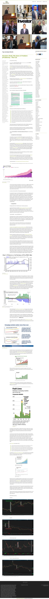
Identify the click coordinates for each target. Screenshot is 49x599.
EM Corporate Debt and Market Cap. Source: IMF (20, 366)
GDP (5, 94)
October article (18, 480)
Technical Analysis (38, 127)
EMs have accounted (28, 319)
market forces (4, 107)
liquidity (3, 105)
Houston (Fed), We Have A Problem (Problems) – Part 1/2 (15, 56)
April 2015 (37, 93)
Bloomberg (3, 68)
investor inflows (4, 102)
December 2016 (37, 73)
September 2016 (38, 75)
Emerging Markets (38, 107)
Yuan (2, 121)
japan (7, 102)
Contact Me (45, 1)
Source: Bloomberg (4, 182)
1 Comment (3, 122)
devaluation (5, 75)
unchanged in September (22, 78)
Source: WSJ (11, 106)
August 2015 (37, 89)
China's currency (6, 70)
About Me (34, 1)
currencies (3, 74)
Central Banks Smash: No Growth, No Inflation (22, 161)
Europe (3, 82)
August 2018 (37, 62)
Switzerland (37, 126)
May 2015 (37, 92)
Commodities (4, 62)
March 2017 (37, 71)
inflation (7, 98)
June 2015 (37, 91)
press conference (15, 147)
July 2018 (37, 63)
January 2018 (37, 64)
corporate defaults (12, 383)
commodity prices (4, 71)
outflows (7, 109)
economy (3, 79)
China (4, 61)
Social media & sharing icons (21, 598)
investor (7, 101)
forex (3, 93)
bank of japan (6, 67)
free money (5, 93)
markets (7, 107)
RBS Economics (4, 114)
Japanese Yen (4, 103)
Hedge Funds (37, 115)
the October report (23, 283)
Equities (37, 109)
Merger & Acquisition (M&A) (39, 118)
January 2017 (37, 72)
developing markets (4, 76)
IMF (2, 97)
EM (5, 79)
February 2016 (37, 82)
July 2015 (37, 90)
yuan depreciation (6, 121)
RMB (5, 115)
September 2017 (38, 66)
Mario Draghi (6, 105)
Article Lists (39, 1)
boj (5, 68)
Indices (36, 116)
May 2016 (37, 80)
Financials (37, 110)
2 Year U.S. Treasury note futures (5, 67)
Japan (36, 117)
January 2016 (37, 83)
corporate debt (4, 72)
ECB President (5, 78)
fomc (5, 91)
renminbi (3, 115)
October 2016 (37, 74)
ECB (2, 78)
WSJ (6, 120)
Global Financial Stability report (21, 352)
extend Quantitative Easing (19, 143)
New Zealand (37, 119)
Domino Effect (5, 77)
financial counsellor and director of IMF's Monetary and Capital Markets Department (5, 89)
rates (7, 113)
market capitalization (5, 106)
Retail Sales (37, 124)
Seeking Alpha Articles (38, 125)
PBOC (3, 110)
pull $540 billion (15, 285)
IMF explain (12, 443)
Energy (36, 108)
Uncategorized (37, 128)
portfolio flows (5, 111)
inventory (5, 101)
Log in (36, 135)
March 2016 (37, 81)
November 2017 (37, 65)
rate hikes (5, 113)
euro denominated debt (5, 81)
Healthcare (37, 111)
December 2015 (37, 84)
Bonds (3, 61)
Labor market (13, 74)
